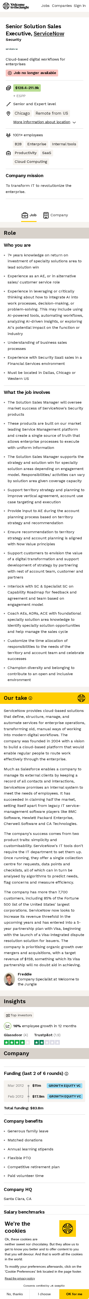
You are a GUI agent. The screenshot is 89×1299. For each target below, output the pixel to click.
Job (33, 215)
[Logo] (16, 6)
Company (59, 215)
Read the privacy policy (20, 1278)
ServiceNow (49, 33)
